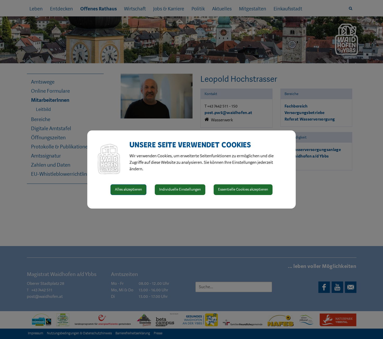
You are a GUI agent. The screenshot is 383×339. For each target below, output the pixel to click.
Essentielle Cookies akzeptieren (243, 189)
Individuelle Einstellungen (180, 189)
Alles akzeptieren (128, 189)
